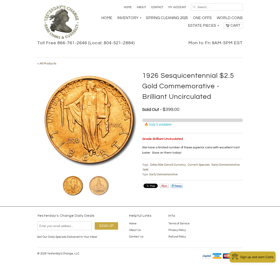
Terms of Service (179, 223)
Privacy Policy (177, 230)
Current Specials (198, 164)
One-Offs (202, 18)
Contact (157, 7)
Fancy (177, 186)
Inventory (129, 18)
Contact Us (136, 236)
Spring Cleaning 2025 (167, 18)
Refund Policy (177, 236)
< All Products (46, 63)
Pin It (164, 186)
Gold (145, 169)
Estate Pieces (203, 26)
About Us (135, 230)
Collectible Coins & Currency (167, 164)
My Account (177, 7)
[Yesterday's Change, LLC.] (61, 22)
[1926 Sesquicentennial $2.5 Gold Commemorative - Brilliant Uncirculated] (87, 121)
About (141, 7)
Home (128, 7)
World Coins (230, 18)
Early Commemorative (225, 164)
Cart (235, 26)
